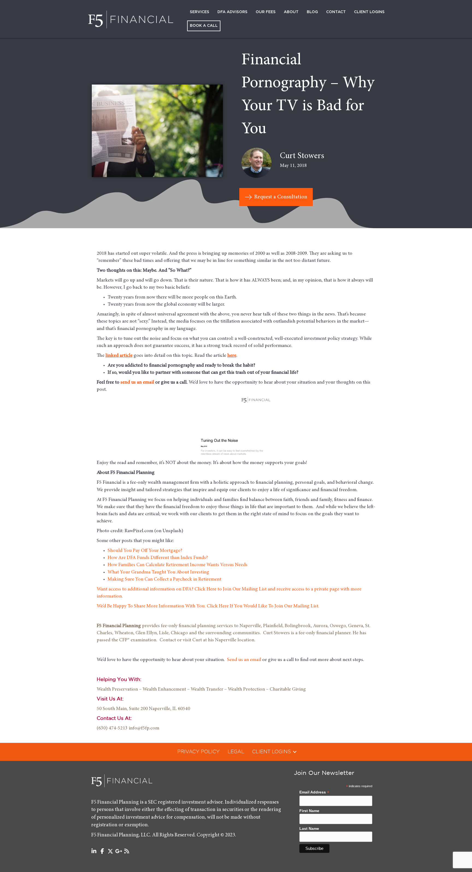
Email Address (314, 792)
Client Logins (369, 12)
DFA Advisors (232, 12)
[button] (295, 752)
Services (199, 12)
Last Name (309, 828)
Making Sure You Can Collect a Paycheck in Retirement (164, 579)
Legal (236, 751)
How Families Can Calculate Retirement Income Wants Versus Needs (177, 565)
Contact (336, 12)
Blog (312, 12)
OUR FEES (266, 12)
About (291, 12)
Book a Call (204, 26)
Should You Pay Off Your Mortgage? (145, 550)
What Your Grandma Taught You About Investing (158, 572)
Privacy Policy (198, 751)
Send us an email (244, 659)
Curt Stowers (302, 156)
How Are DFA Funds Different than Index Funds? (158, 557)
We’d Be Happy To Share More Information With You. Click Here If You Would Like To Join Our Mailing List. (208, 606)
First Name (309, 811)
